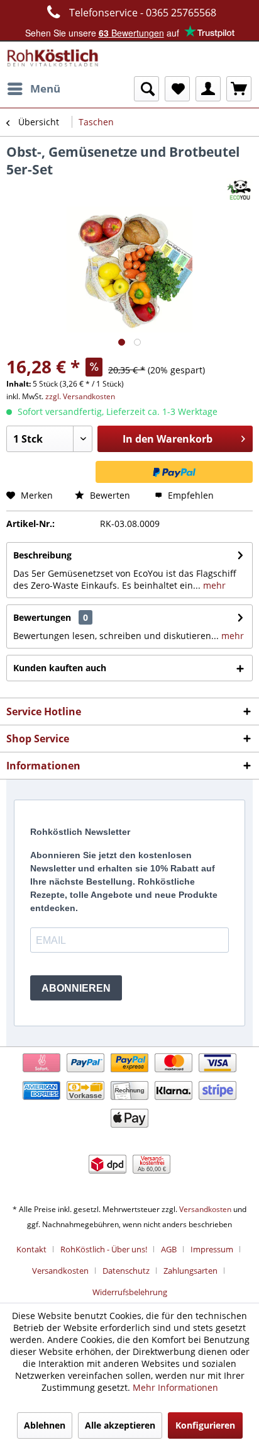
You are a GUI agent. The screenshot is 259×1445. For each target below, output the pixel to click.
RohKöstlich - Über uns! (103, 1249)
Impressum (211, 1249)
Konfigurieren (205, 1425)
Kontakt (31, 1249)
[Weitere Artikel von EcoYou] (239, 189)
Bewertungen (42, 617)
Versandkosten (205, 1209)
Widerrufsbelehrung (129, 1292)
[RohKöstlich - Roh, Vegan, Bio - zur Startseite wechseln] (53, 59)
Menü (45, 88)
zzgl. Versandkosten (80, 396)
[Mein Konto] (208, 88)
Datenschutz (126, 1270)
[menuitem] (33, 88)
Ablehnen (44, 1425)
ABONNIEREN (76, 988)
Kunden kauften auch (59, 668)
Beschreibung (42, 555)
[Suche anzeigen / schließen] (146, 88)
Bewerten (108, 495)
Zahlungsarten (190, 1270)
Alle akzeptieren (120, 1425)
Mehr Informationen (175, 1387)
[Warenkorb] (238, 88)
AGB (169, 1249)
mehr (213, 585)
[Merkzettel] (177, 88)
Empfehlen (189, 495)
